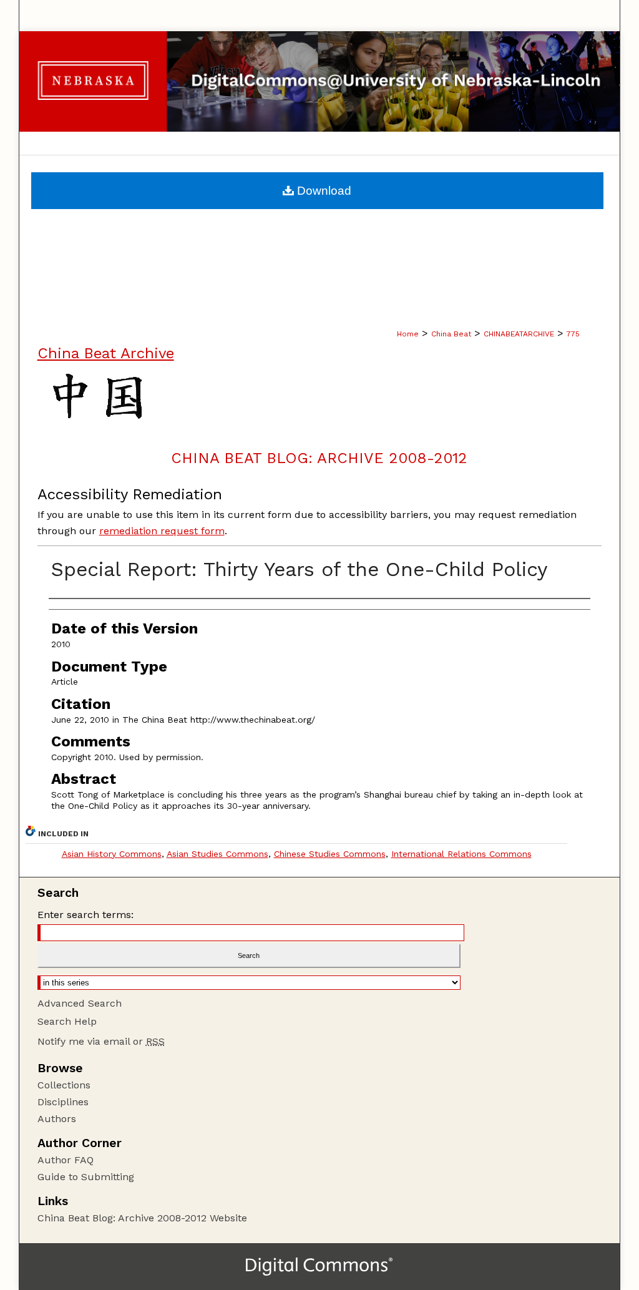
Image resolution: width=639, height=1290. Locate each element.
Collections (63, 1085)
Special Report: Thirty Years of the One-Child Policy (299, 569)
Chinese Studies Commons (330, 854)
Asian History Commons (112, 854)
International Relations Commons (461, 854)
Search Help (67, 1021)
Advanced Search (79, 1003)
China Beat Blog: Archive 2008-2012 (319, 458)
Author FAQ (65, 1160)
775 (573, 334)
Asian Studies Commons (217, 854)
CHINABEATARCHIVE (519, 334)
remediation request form (162, 531)
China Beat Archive (105, 353)
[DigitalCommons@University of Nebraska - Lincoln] (319, 81)
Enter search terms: (85, 915)
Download (322, 190)
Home (408, 334)
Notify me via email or (101, 1041)
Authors (56, 1119)
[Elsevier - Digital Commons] (319, 1267)
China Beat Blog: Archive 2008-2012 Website (142, 1218)
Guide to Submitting (85, 1177)
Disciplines (63, 1102)
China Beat (451, 334)
